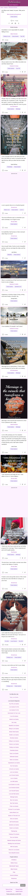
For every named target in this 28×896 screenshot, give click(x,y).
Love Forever (14, 641)
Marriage (18, 109)
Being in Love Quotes (14, 728)
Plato (14, 872)
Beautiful (10, 254)
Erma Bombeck (14, 106)
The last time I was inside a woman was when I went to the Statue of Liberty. (14, 563)
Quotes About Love (14, 812)
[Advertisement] (14, 188)
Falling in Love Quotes (14, 741)
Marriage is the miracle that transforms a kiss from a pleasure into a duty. (14, 421)
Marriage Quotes (14, 797)
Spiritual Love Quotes (14, 824)
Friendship (9, 166)
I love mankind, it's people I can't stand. (12, 326)
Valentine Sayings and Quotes (14, 840)
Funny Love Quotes (14, 697)
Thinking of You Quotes (14, 834)
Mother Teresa (14, 863)
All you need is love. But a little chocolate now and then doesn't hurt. (14, 63)
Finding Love (10, 657)
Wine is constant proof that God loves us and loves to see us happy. (14, 281)
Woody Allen (14, 221)
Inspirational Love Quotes (14, 762)
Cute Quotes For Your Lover (14, 713)
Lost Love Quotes (14, 772)
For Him (7, 641)
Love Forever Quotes (14, 775)
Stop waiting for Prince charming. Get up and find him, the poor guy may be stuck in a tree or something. (14, 679)
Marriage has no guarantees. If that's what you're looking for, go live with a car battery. (13, 367)
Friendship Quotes (14, 750)
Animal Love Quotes (14, 719)
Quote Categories (14, 5)
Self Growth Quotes (14, 821)
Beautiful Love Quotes (14, 725)
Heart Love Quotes (14, 759)
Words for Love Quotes (14, 849)
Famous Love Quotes (14, 744)
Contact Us (9, 891)
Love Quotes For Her (14, 710)
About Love (7, 209)
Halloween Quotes (14, 756)
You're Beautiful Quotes (14, 852)
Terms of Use (9, 889)
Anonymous (14, 207)
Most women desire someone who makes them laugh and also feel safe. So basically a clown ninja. (14, 651)
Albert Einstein (14, 34)
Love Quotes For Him (14, 707)
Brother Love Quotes (14, 734)
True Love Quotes (14, 837)
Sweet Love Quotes (14, 828)
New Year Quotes (14, 803)
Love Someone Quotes (14, 787)
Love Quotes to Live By (14, 784)
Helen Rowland (14, 424)
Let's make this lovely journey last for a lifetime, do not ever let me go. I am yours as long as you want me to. (14, 634)
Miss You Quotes (14, 800)
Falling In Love (6, 36)
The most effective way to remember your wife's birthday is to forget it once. (13, 218)
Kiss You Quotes (14, 766)
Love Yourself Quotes (14, 790)
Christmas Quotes (14, 738)
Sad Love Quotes (14, 818)
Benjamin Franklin (14, 284)
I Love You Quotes (14, 716)
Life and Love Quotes (14, 769)
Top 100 (22, 36)
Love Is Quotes (14, 778)
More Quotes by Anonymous (14, 14)
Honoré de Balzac (14, 875)
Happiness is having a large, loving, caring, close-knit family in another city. (13, 295)
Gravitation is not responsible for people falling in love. (12, 30)
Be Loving (14, 722)
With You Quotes (14, 846)
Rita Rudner (14, 552)
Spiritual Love (18, 286)
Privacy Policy (19, 889)
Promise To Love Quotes (14, 809)
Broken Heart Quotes (14, 731)
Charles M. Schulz (14, 66)
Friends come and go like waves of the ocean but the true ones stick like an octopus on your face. (14, 578)
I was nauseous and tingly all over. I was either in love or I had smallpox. (12, 475)
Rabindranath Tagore (14, 866)
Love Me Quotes (14, 781)
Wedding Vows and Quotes (14, 843)
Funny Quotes (14, 16)
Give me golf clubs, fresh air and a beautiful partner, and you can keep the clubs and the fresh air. (13, 248)
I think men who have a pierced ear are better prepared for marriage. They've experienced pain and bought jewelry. (14, 548)
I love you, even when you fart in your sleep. (13, 665)
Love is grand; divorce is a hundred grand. (13, 205)
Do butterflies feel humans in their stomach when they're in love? (13, 233)
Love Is (21, 209)
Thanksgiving (14, 831)
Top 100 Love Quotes (14, 703)
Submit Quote (19, 891)
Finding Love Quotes (14, 747)
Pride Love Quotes (14, 806)
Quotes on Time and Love (14, 815)
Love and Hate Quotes (14, 793)
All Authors (14, 859)
